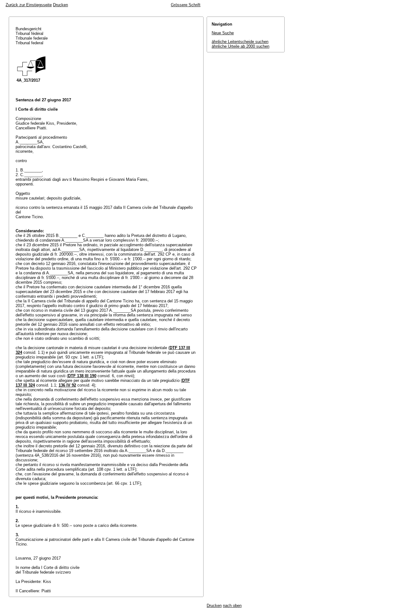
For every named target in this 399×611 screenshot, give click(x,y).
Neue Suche (223, 33)
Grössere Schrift (185, 4)
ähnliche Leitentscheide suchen (240, 41)
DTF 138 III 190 (82, 375)
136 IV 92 (67, 385)
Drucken (60, 4)
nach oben (232, 605)
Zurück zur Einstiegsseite (29, 4)
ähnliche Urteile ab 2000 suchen (240, 46)
